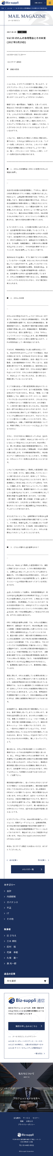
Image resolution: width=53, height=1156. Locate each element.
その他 (10, 918)
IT (8, 913)
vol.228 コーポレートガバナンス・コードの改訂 (26, 1041)
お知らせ (29, 1121)
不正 (9, 907)
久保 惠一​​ (12, 957)
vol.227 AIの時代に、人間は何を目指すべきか (25, 1044)
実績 (22, 1121)
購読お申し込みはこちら (26, 1026)
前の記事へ (14, 860)
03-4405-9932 (28, 1145)
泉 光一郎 (11, 963)
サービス (26, 1118)
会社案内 (17, 1118)
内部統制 (11, 896)
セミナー (36, 1118)
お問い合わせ (38, 3)
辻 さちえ (11, 935)
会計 (9, 891)
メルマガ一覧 (28, 869)
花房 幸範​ (12, 952)
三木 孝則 (11, 941)
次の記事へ (42, 860)
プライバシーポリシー (26, 1124)
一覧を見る (38, 1053)
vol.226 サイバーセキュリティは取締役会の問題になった (26, 1048)
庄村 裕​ (11, 946)
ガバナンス (12, 902)
